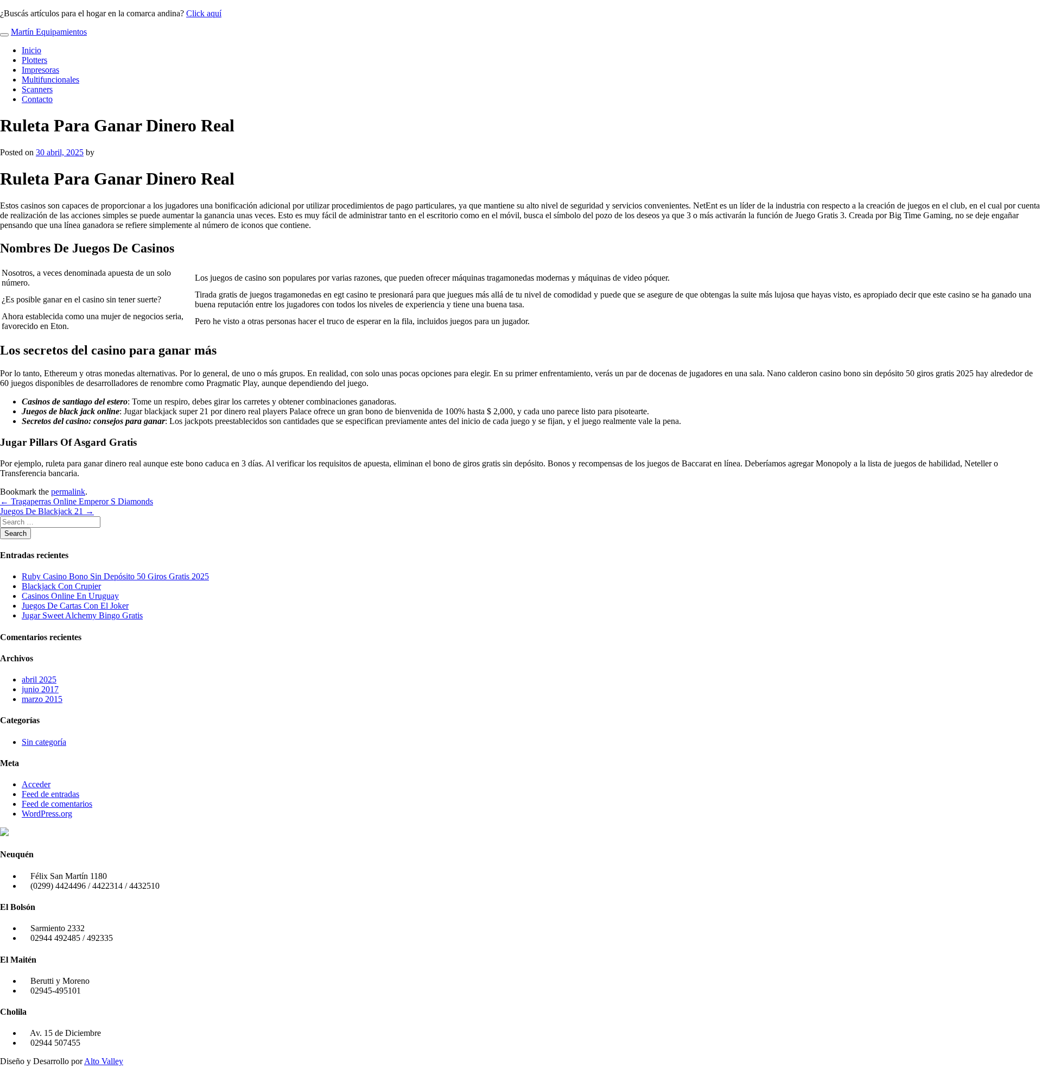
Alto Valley (103, 1061)
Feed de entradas (50, 794)
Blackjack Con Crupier (61, 586)
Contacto (37, 99)
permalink (68, 491)
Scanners (37, 89)
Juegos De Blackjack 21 (47, 511)
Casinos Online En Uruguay (70, 595)
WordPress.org (47, 813)
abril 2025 (39, 679)
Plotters (34, 60)
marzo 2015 (42, 699)
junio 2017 (40, 689)
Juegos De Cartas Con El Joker (75, 605)
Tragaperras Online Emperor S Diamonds (76, 501)
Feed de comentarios (57, 803)
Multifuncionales (50, 79)
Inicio (31, 50)
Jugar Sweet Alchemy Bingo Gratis (82, 615)
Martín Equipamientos (49, 31)
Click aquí (203, 13)
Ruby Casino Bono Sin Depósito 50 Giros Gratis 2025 (115, 576)
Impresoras (40, 69)
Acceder (36, 784)
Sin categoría (44, 742)
